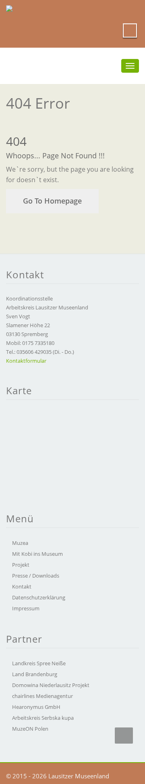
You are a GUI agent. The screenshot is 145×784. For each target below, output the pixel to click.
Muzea (20, 542)
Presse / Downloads (35, 575)
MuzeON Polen (30, 728)
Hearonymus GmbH (36, 706)
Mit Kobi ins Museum (37, 553)
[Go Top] (124, 735)
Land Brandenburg (34, 674)
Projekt (20, 564)
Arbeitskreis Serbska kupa (43, 717)
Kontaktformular (26, 360)
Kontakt (21, 586)
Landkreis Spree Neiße (39, 663)
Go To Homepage (52, 201)
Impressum (25, 608)
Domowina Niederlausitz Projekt (50, 685)
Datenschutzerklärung (38, 597)
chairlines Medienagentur (42, 696)
